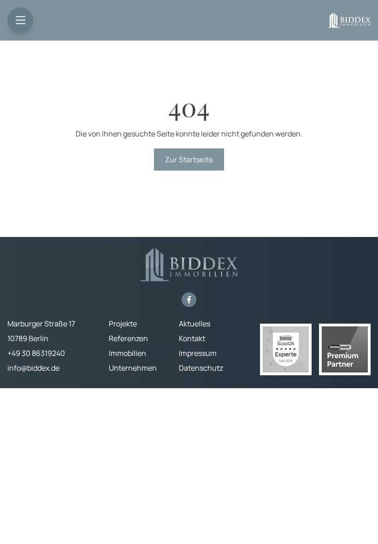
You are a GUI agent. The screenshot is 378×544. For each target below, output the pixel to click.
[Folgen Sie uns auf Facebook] (189, 299)
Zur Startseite (189, 159)
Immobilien (127, 353)
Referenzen (128, 338)
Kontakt (192, 338)
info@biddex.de (33, 368)
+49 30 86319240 (36, 353)
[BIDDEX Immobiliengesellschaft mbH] (349, 20)
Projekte (123, 324)
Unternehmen (133, 368)
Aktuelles (194, 324)
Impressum (198, 353)
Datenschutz (201, 368)
